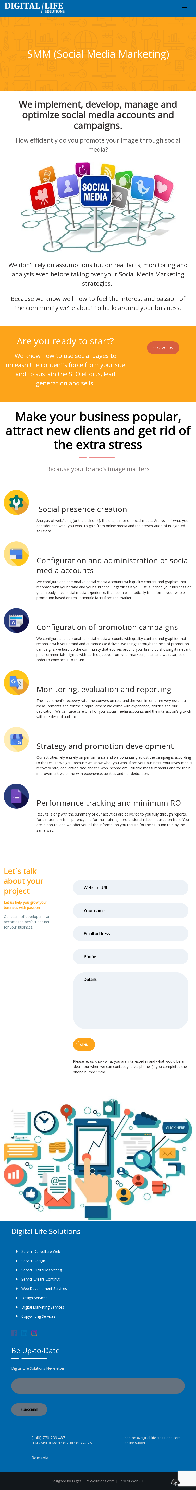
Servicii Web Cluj (132, 1481)
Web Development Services (44, 1288)
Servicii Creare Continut (40, 1279)
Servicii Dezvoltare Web (40, 1251)
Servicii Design (33, 1260)
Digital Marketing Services (42, 1307)
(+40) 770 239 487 (48, 1438)
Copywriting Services (38, 1316)
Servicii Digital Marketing (41, 1270)
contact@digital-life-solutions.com (153, 1437)
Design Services (34, 1297)
